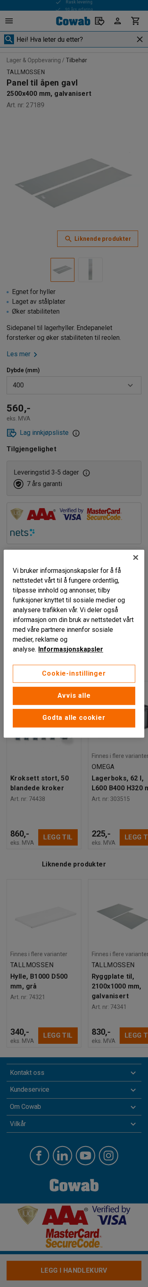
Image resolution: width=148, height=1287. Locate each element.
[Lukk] (136, 557)
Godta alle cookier (73, 718)
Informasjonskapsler (70, 649)
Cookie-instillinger (74, 673)
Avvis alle (74, 695)
